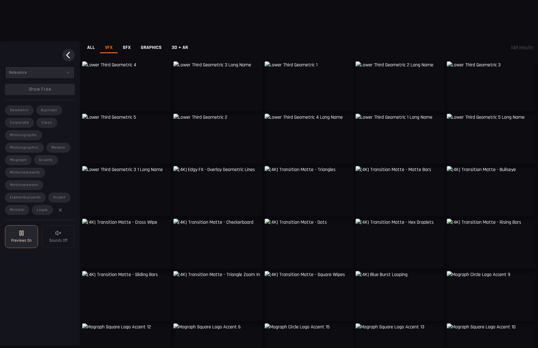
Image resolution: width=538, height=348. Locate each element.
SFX (127, 47)
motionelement (24, 185)
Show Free (40, 89)
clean (46, 122)
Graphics (151, 47)
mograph (18, 160)
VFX (109, 47)
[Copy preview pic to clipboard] (91, 102)
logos (42, 209)
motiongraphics (24, 147)
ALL (91, 47)
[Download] (527, 102)
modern (58, 147)
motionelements (25, 172)
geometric (19, 110)
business (49, 110)
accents (46, 160)
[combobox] (40, 72)
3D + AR (180, 47)
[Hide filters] (68, 55)
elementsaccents (25, 197)
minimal (17, 209)
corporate (19, 122)
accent (59, 197)
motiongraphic (23, 135)
